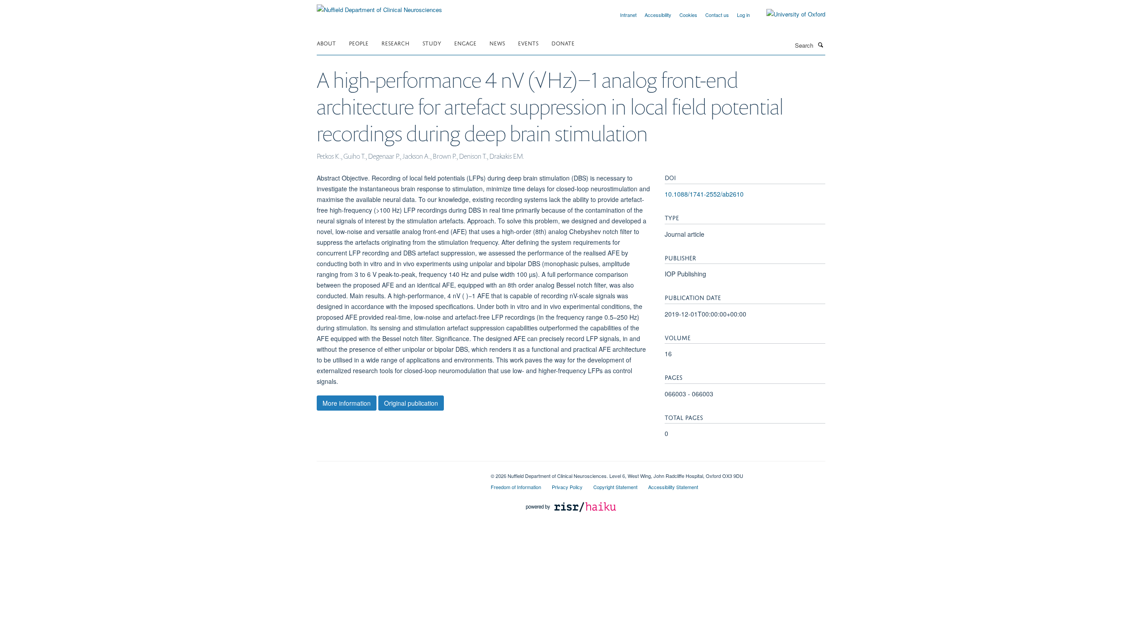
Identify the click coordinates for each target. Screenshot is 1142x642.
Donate (563, 42)
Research (395, 42)
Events (528, 42)
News (497, 42)
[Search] (820, 44)
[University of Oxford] (789, 14)
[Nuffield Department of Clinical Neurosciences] (379, 6)
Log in (743, 14)
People (358, 42)
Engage (465, 42)
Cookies (688, 14)
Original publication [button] (411, 403)
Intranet (628, 14)
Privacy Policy (567, 486)
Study (431, 42)
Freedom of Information (516, 486)
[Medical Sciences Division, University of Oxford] (397, 472)
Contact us (717, 14)
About (326, 42)
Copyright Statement (615, 486)
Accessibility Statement (673, 486)
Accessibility (658, 14)
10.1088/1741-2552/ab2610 (704, 193)
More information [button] (347, 403)
